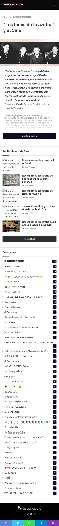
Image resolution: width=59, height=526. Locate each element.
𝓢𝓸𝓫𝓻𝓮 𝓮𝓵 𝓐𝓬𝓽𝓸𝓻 (11, 312)
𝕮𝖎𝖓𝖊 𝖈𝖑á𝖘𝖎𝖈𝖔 (9, 322)
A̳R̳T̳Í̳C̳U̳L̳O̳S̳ (10, 391)
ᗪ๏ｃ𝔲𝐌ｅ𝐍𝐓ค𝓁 (12, 412)
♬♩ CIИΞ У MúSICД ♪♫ (16, 381)
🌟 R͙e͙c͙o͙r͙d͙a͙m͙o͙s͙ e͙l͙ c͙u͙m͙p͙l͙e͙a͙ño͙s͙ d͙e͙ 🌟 (23, 276)
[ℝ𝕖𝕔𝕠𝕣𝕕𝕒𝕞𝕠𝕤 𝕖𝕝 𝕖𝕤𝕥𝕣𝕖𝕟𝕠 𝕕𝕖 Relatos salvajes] (11, 196)
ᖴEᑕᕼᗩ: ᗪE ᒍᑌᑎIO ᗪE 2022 (19, 493)
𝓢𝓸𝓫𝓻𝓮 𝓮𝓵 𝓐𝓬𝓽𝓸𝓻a (12, 361)
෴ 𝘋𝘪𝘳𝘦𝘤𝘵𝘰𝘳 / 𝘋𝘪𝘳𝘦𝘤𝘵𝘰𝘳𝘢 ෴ (16, 271)
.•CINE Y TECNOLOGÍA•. (17, 366)
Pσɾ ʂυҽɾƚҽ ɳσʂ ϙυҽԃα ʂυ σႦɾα (20, 483)
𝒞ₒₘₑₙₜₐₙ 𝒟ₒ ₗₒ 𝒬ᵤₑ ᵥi (13, 462)
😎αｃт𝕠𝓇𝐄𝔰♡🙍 (12, 386)
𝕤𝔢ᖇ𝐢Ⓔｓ (9, 478)
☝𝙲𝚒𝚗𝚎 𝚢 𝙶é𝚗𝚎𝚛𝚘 (14, 371)
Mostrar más (29, 136)
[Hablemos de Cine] (13, 5)
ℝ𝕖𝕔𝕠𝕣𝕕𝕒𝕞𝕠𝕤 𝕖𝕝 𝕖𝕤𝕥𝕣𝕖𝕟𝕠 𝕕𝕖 (19, 317)
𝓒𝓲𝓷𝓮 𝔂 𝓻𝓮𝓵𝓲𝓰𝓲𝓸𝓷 (11, 447)
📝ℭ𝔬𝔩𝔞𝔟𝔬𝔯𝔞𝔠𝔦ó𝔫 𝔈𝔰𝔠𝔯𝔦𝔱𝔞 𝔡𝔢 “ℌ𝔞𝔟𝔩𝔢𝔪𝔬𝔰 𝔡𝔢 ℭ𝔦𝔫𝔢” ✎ (26, 351)
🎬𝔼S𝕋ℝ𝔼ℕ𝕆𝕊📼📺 (14, 286)
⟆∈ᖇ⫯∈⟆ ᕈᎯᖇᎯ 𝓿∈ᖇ (12, 457)
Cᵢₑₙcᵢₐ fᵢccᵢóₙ (10, 473)
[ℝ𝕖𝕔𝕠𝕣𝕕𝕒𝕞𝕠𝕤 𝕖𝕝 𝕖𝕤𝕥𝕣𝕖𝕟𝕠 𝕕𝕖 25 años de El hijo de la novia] (11, 226)
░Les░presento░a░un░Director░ (21, 417)
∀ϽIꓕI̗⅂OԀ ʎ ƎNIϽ (12, 332)
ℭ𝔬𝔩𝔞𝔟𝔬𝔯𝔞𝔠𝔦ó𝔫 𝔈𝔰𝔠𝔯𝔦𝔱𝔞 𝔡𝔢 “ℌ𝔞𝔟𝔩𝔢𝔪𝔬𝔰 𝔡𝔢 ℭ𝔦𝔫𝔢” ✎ (25, 437)
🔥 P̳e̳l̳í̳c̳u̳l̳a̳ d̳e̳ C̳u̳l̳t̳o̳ (14, 432)
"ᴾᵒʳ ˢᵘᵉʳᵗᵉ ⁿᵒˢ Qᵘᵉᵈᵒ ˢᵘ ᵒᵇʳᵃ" (16, 401)
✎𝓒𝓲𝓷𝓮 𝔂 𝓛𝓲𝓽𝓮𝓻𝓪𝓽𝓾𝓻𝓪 (13, 291)
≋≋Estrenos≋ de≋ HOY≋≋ (18, 337)
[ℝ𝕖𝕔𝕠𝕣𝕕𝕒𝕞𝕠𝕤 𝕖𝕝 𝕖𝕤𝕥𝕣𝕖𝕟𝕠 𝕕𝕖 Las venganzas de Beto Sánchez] (11, 180)
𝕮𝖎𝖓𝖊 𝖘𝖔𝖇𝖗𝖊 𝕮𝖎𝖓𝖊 (11, 427)
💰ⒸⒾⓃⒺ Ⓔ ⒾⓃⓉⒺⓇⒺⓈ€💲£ (27, 422)
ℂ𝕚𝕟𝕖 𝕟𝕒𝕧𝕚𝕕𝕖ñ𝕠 (12, 488)
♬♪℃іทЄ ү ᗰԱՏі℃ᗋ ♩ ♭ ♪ (18, 356)
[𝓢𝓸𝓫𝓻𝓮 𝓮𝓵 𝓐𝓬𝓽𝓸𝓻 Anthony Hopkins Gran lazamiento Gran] (11, 211)
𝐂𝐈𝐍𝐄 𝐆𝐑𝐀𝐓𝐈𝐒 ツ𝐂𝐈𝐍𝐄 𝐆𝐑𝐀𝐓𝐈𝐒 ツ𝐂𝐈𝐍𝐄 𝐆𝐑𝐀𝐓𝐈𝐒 (28, 342)
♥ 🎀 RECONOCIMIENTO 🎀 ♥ (20, 467)
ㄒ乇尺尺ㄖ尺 (11, 396)
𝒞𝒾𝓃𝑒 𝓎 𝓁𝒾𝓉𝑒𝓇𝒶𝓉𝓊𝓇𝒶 (12, 307)
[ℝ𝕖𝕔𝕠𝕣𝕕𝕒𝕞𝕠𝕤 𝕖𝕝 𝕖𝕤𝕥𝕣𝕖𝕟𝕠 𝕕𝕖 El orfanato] (11, 165)
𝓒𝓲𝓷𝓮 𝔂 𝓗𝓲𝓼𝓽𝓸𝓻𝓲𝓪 (11, 281)
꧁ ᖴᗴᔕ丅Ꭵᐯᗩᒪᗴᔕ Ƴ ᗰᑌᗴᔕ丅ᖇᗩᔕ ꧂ (24, 297)
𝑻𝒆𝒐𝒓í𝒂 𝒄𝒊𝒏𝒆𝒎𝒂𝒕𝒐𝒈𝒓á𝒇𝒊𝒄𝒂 (15, 407)
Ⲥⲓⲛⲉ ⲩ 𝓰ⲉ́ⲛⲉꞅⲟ (10, 376)
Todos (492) (29, 239)
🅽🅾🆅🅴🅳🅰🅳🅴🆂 (22, 17)
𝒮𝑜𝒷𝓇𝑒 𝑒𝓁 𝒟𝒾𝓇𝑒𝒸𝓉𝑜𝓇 (12, 266)
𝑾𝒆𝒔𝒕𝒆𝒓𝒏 (8, 452)
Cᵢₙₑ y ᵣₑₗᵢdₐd (10, 302)
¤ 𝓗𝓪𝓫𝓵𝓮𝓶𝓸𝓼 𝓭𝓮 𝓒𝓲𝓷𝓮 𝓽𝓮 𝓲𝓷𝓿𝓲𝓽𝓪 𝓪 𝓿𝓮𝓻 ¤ (22, 327)
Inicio (8, 17)
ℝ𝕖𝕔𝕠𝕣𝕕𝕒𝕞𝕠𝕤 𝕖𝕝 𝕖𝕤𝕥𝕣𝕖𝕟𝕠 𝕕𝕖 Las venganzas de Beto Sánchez (37, 178)
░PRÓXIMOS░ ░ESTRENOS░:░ (20, 442)
